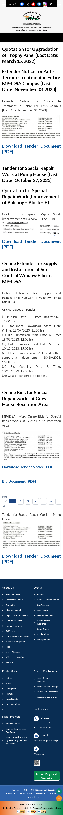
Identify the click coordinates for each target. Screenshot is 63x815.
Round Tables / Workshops (44, 622)
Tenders (15, 790)
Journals (9, 693)
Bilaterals (41, 594)
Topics (9, 709)
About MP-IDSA (13, 594)
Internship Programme (16, 641)
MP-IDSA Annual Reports (43, 790)
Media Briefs (43, 634)
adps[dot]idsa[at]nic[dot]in (46, 740)
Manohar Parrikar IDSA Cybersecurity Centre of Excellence (16, 740)
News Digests (12, 699)
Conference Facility (14, 599)
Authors (9, 678)
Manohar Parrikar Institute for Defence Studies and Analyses (31, 28)
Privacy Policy (33, 796)
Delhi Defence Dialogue (48, 686)
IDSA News (11, 631)
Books (8, 683)
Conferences (43, 605)
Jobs (8, 646)
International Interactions (17, 636)
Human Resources (14, 626)
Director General (13, 610)
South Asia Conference (47, 691)
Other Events (43, 629)
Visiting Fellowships (15, 657)
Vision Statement (13, 652)
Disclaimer (41, 793)
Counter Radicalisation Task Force (16, 730)
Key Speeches (43, 639)
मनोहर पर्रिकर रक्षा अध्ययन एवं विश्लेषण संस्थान (31, 30)
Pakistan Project (13, 723)
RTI (25, 790)
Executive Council (14, 620)
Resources (11, 793)
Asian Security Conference (43, 680)
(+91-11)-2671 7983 (43, 727)
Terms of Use (26, 793)
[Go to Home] (59, 791)
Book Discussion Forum (48, 599)
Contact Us (11, 605)
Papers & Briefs (13, 704)
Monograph (11, 688)
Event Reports (43, 610)
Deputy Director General (17, 615)
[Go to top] (59, 798)
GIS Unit (9, 662)
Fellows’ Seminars (45, 615)
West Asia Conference (47, 697)
